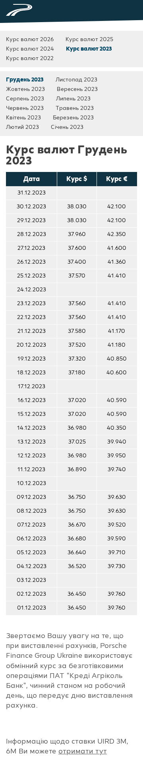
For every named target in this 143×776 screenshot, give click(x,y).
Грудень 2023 (25, 80)
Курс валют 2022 (30, 58)
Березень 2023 (73, 118)
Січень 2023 (67, 127)
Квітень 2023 (23, 118)
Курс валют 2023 (89, 49)
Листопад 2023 (76, 80)
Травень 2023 (75, 108)
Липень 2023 (73, 99)
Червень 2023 (25, 108)
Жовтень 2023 (25, 89)
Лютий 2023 (22, 127)
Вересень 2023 (77, 89)
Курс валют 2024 (30, 49)
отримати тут (82, 751)
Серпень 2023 (25, 99)
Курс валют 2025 (89, 39)
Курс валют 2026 (30, 39)
